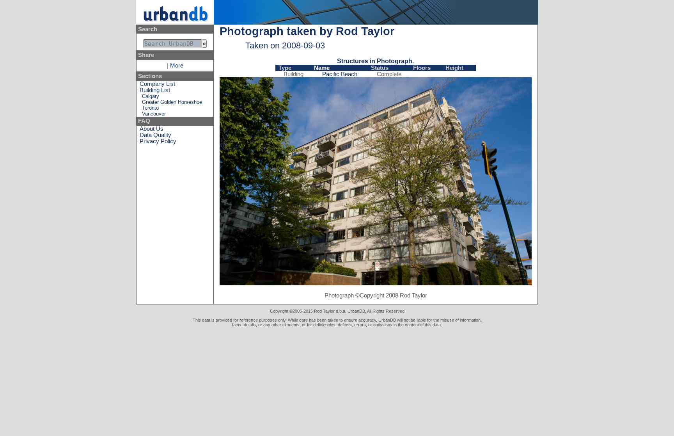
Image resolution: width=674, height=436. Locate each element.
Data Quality (155, 135)
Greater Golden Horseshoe (172, 102)
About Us (151, 129)
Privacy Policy (158, 141)
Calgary (150, 96)
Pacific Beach (339, 74)
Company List (157, 84)
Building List (155, 90)
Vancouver (154, 114)
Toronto (150, 108)
